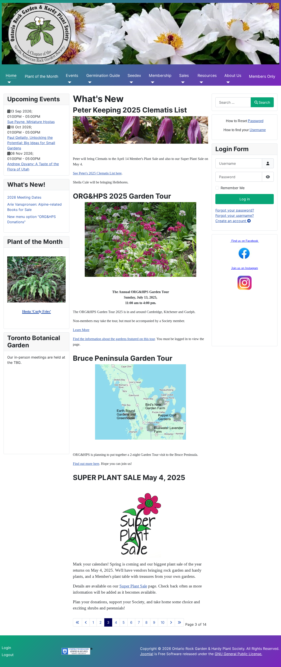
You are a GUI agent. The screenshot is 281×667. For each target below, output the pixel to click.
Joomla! (146, 654)
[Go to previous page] (86, 622)
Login (6, 647)
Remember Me (233, 188)
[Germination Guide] (89, 82)
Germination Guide (103, 75)
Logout (8, 654)
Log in (245, 199)
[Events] (68, 82)
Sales (184, 75)
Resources (207, 75)
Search (264, 102)
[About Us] (227, 82)
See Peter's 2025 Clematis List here (97, 173)
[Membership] (151, 82)
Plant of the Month (41, 76)
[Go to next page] (171, 622)
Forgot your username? (234, 215)
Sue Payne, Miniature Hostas (31, 122)
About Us (232, 75)
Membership (160, 75)
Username (258, 130)
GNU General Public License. (238, 654)
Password (255, 121)
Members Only (262, 76)
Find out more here (86, 464)
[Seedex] (130, 82)
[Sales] (182, 82)
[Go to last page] (179, 622)
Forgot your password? (234, 210)
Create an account (231, 221)
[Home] (8, 82)
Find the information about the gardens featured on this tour (114, 339)
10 (162, 622)
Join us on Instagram (244, 268)
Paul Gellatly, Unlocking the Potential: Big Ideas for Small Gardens (31, 142)
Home (11, 75)
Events (72, 75)
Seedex (134, 75)
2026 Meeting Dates (24, 197)
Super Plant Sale (133, 586)
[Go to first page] (77, 622)
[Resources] (200, 82)
